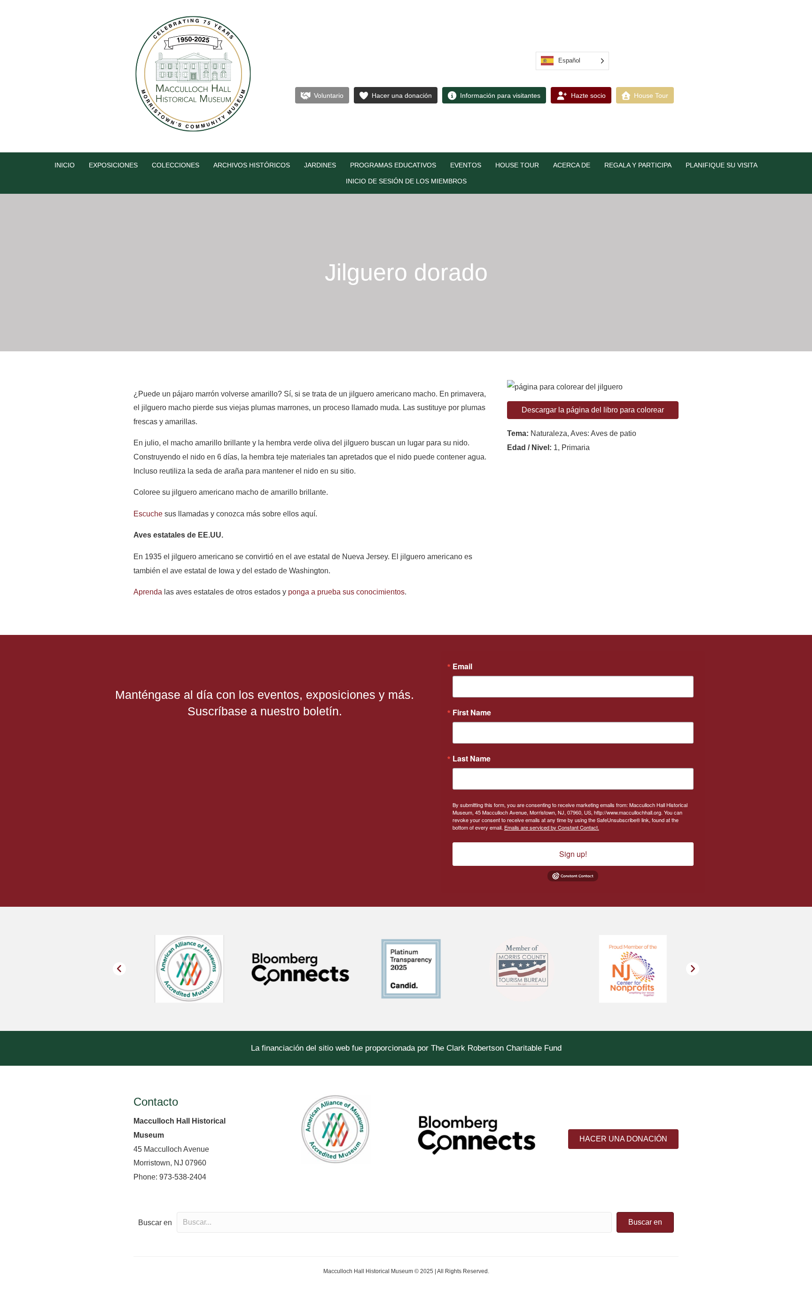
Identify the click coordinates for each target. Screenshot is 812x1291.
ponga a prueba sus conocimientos (346, 592)
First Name (472, 712)
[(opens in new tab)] (335, 1129)
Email (462, 666)
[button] (119, 968)
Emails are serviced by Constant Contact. (551, 827)
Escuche (148, 514)
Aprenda (147, 592)
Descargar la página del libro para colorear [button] (593, 410)
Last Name (472, 758)
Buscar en (155, 1223)
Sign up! (573, 853)
